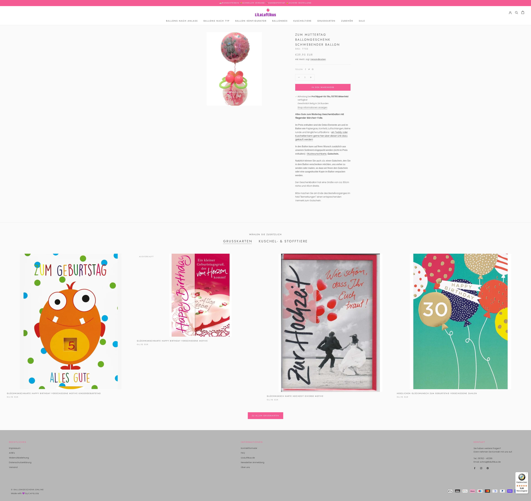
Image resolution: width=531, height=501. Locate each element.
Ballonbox (280, 20)
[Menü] (526, 473)
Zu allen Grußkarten (265, 415)
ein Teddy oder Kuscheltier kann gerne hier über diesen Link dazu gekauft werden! (321, 136)
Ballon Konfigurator (250, 20)
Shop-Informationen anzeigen (312, 107)
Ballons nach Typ (217, 20)
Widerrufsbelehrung (19, 457)
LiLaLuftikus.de (248, 457)
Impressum (14, 448)
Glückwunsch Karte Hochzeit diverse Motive (295, 396)
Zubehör (347, 20)
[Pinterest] (312, 69)
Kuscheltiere (302, 20)
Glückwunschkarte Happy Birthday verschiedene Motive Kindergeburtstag (54, 393)
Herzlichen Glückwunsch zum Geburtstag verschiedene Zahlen (437, 393)
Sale (362, 20)
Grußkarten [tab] (238, 241)
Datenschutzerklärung (20, 462)
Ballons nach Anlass (182, 20)
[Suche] (516, 12)
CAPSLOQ (33, 493)
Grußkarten (326, 20)
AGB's (12, 452)
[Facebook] (305, 69)
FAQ (243, 452)
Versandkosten (318, 59)
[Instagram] (481, 468)
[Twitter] (309, 69)
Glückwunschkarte (316, 153)
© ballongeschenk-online (27, 489)
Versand (13, 467)
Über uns (245, 467)
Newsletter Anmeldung (252, 462)
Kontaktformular (249, 448)
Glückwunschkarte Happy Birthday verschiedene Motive (172, 341)
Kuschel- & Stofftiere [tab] (283, 241)
